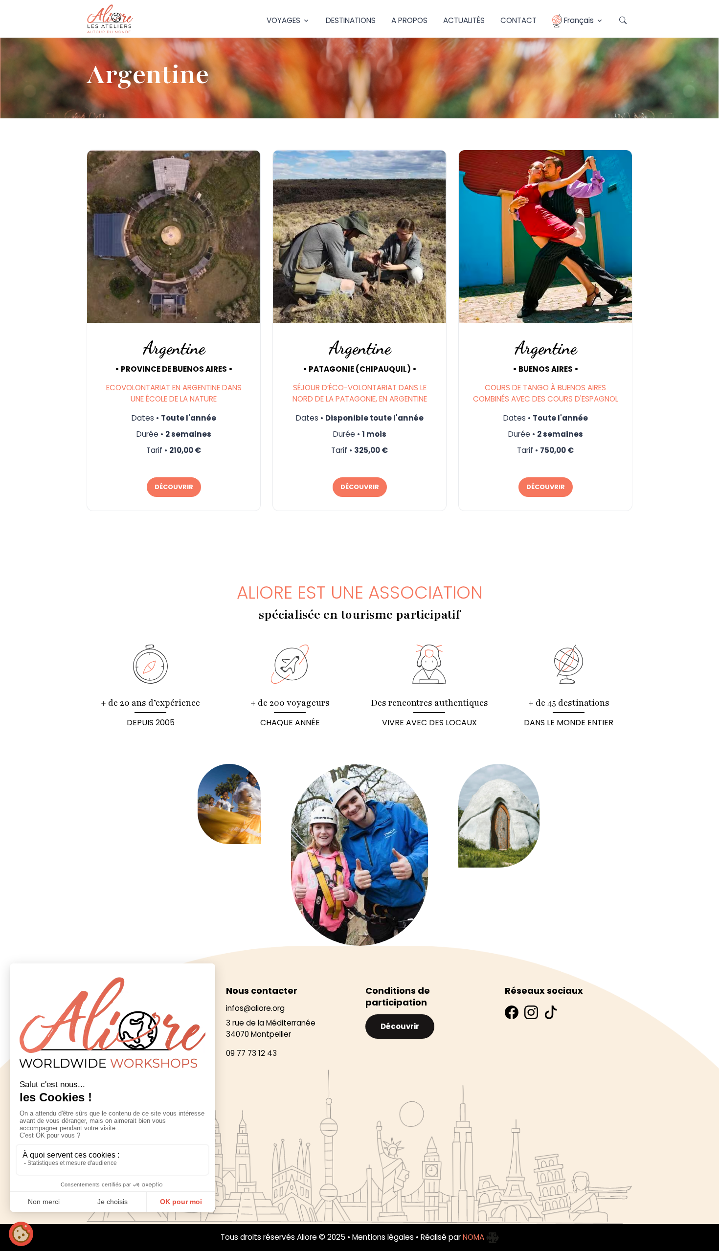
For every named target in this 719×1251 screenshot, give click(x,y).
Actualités (464, 20)
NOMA (474, 1237)
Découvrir (400, 1026)
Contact (518, 20)
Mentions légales (383, 1237)
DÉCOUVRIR (174, 486)
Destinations (351, 20)
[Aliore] (110, 19)
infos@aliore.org (255, 1008)
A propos (409, 20)
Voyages (283, 20)
